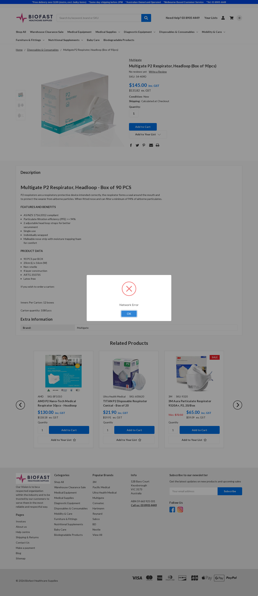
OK (129, 313)
